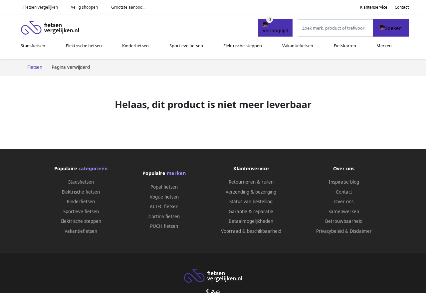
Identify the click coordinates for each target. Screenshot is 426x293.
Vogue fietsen (164, 197)
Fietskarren (345, 46)
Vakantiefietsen (297, 46)
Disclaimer (361, 231)
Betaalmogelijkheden (251, 221)
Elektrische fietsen (84, 46)
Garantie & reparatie (251, 212)
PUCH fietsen (164, 226)
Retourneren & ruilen (251, 182)
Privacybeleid (330, 231)
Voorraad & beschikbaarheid (251, 231)
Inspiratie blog (344, 182)
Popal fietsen (164, 187)
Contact (402, 7)
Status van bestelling (251, 202)
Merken (384, 46)
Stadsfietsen (33, 46)
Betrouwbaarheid (343, 221)
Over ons (343, 202)
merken (176, 173)
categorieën (93, 168)
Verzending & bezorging (251, 192)
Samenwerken (343, 212)
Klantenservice (373, 7)
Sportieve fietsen (186, 46)
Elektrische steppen (242, 46)
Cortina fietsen (164, 217)
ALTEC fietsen (164, 207)
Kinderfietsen (135, 46)
